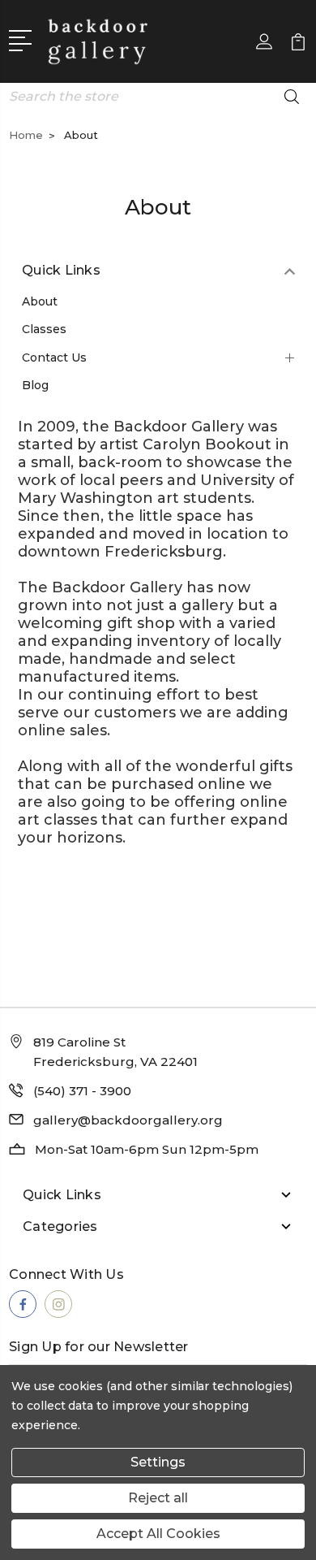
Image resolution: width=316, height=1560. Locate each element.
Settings (158, 1462)
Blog (35, 385)
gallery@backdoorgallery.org (128, 1120)
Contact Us (54, 357)
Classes (44, 329)
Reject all (158, 1498)
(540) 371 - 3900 (82, 1090)
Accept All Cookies (158, 1533)
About (40, 301)
